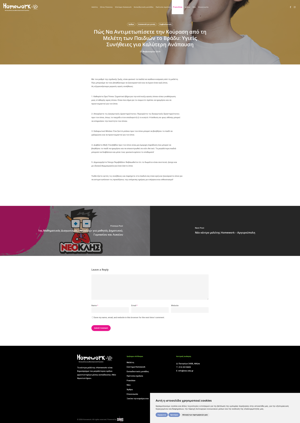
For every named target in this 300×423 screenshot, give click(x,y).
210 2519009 (185, 367)
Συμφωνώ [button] (162, 415)
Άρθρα (130, 389)
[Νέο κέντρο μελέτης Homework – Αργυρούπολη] (225, 231)
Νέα (128, 385)
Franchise (131, 380)
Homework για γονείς (146, 24)
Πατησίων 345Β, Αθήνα (189, 363)
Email (134, 305)
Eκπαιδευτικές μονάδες (138, 371)
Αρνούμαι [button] (174, 415)
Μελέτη (130, 362)
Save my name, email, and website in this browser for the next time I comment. (129, 317)
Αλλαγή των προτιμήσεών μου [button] (195, 415)
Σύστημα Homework (136, 367)
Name (94, 305)
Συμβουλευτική (165, 24)
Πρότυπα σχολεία (135, 376)
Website (175, 305)
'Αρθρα (131, 24)
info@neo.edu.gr (185, 371)
